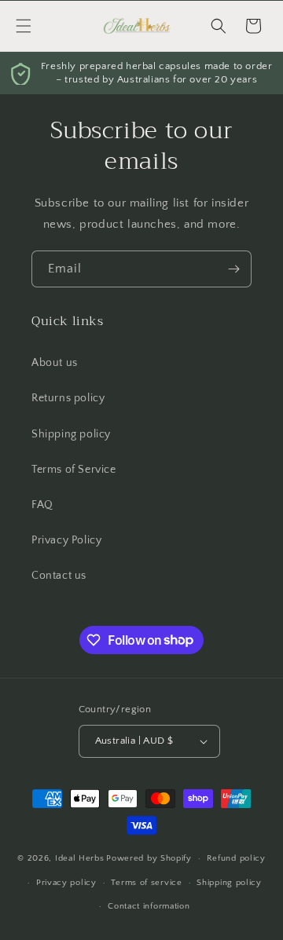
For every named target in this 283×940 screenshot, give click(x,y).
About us (54, 363)
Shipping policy (71, 434)
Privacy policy (66, 882)
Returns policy (68, 398)
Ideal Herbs (80, 858)
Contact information (148, 906)
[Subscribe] (233, 269)
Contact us (58, 575)
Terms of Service (73, 469)
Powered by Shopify (149, 858)
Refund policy (236, 858)
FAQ (42, 505)
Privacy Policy (66, 540)
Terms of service (146, 882)
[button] (23, 26)
